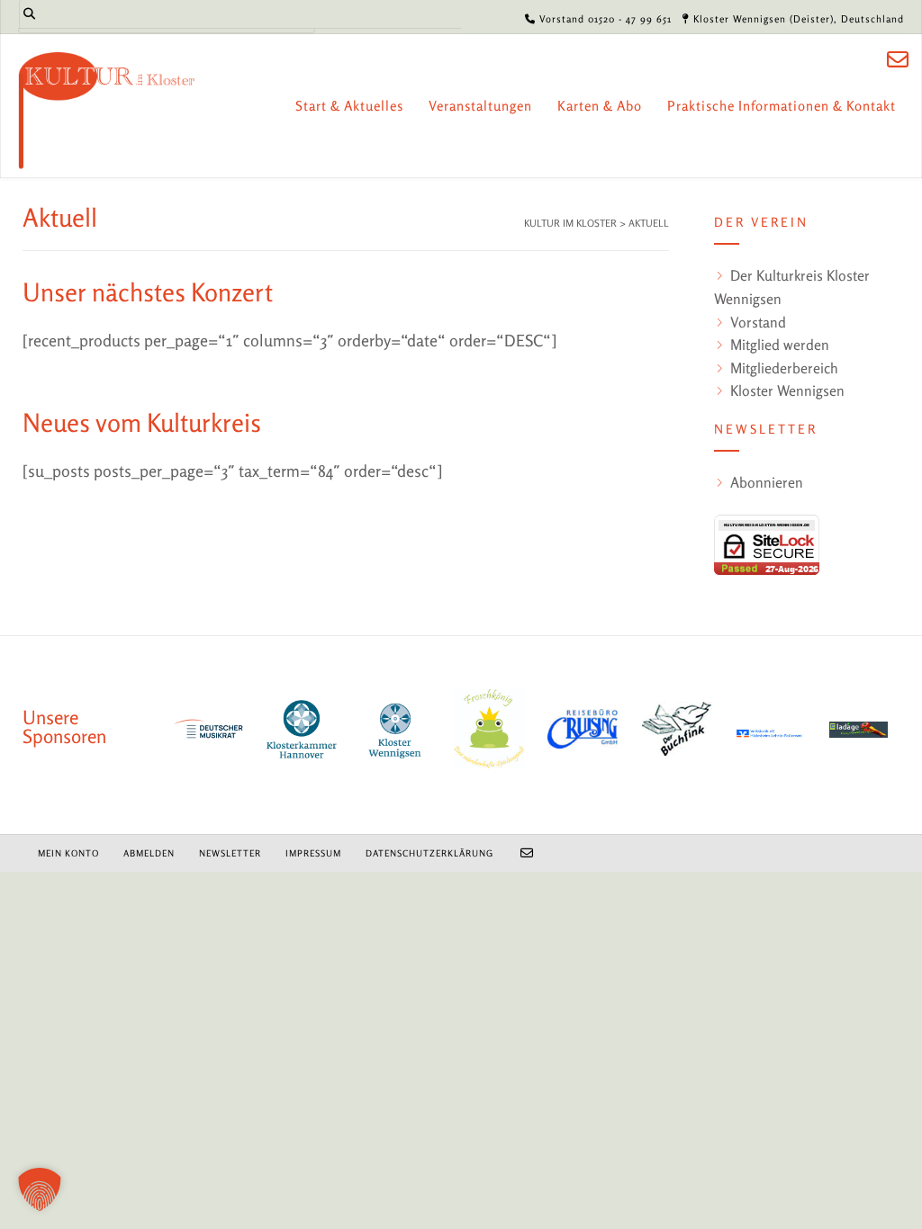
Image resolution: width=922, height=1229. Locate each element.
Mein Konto (68, 853)
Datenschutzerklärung (429, 853)
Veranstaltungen (480, 105)
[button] (39, 1189)
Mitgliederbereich (784, 368)
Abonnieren (766, 482)
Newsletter (230, 853)
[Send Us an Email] (897, 60)
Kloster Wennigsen (787, 390)
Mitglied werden (779, 345)
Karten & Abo (599, 105)
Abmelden (149, 853)
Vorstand (758, 322)
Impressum (313, 853)
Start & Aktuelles (349, 105)
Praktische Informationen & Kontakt (781, 105)
